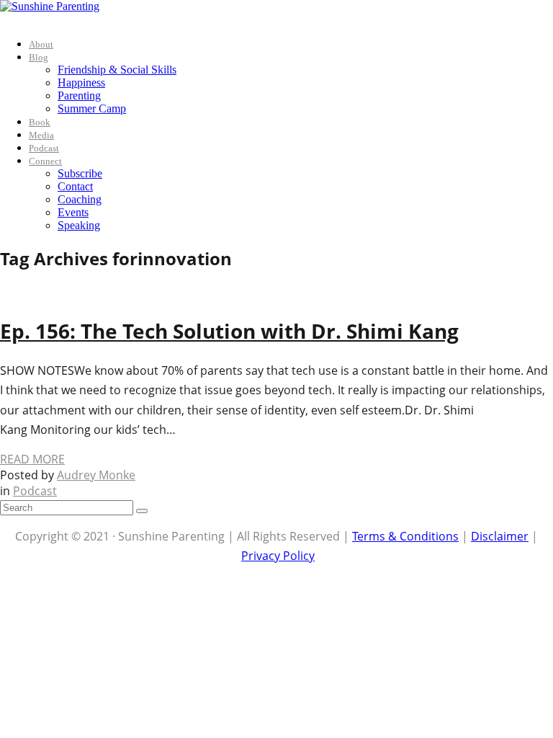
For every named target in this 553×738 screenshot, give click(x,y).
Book (39, 122)
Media (41, 135)
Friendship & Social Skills (117, 69)
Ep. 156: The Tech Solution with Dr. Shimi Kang (229, 330)
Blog (38, 57)
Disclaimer (500, 536)
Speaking (79, 225)
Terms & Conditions (405, 536)
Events (73, 212)
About (41, 44)
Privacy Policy (278, 556)
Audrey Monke (96, 475)
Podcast (44, 148)
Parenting (79, 95)
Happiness (81, 82)
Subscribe (80, 173)
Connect (45, 161)
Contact (75, 186)
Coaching (80, 199)
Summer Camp (92, 108)
